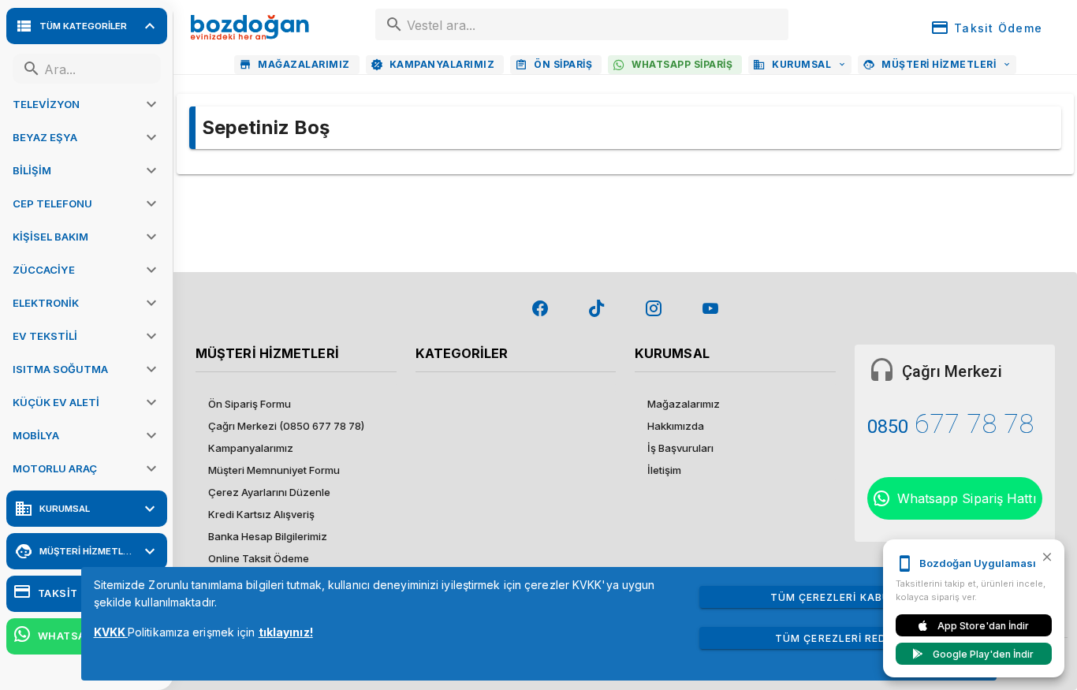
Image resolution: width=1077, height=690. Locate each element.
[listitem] (296, 404)
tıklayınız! (286, 632)
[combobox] (581, 24)
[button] (86, 104)
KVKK (111, 632)
